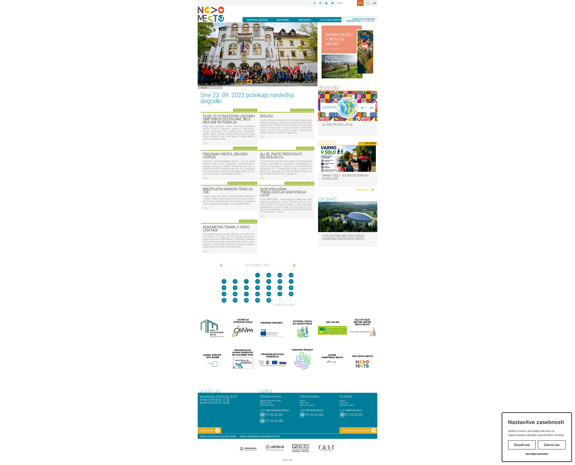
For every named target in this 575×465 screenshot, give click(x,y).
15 (257, 287)
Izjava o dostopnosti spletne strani (218, 436)
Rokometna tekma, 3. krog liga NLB (226, 228)
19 (224, 293)
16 (268, 287)
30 (268, 300)
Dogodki (204, 87)
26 (224, 300)
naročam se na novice (356, 430)
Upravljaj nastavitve (536, 453)
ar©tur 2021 (287, 460)
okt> (294, 265)
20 (235, 293)
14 (246, 287)
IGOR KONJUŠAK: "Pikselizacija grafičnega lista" (283, 192)
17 (280, 287)
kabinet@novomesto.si (314, 410)
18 (291, 287)
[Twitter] (332, 3)
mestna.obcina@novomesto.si (277, 410)
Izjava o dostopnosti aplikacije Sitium (260, 436)
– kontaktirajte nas (360, 20)
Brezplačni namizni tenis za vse (228, 190)
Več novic (362, 190)
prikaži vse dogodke (284, 304)
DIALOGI (266, 116)
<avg (221, 265)
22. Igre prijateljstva (337, 124)
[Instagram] (320, 3)
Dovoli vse (522, 445)
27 (235, 300)
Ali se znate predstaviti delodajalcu (281, 155)
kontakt (367, 3)
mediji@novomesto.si (353, 410)
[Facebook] (314, 3)
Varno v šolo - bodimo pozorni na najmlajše (345, 177)
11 (291, 281)
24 (280, 293)
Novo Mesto (218, 14)
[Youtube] (326, 3)
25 (291, 293)
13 (235, 287)
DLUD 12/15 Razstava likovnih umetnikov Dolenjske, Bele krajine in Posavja (229, 119)
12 (224, 287)
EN (374, 3)
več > (205, 142)
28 (246, 300)
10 (280, 281)
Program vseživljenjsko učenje (225, 155)
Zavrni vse (552, 445)
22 (257, 293)
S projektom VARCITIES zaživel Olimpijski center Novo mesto (343, 237)
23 (268, 293)
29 (257, 300)
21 (246, 293)
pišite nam (207, 430)
